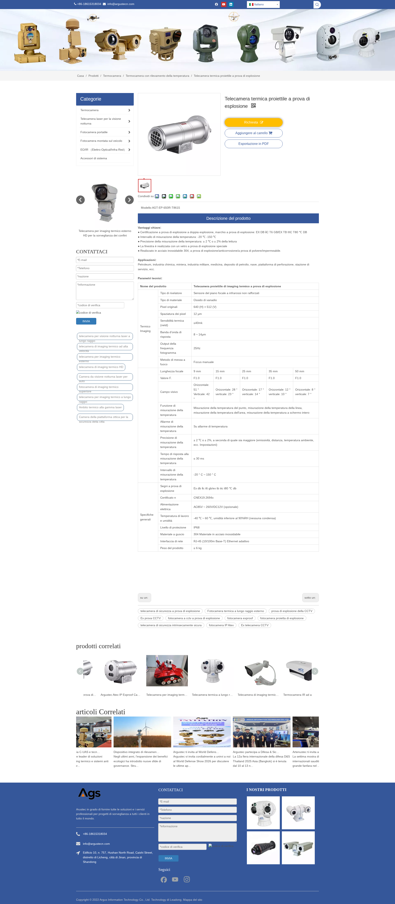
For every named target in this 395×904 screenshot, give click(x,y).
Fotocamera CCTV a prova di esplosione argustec (106, 694)
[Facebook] (216, 4)
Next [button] (129, 199)
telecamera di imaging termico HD (101, 367)
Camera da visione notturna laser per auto (103, 377)
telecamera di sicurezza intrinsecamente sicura (171, 625)
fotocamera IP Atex (221, 625)
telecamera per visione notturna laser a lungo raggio (104, 337)
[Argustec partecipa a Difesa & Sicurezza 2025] (253, 747)
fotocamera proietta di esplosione (282, 618)
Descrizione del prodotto (228, 218)
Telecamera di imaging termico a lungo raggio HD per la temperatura (289, 694)
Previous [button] (80, 199)
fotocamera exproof (240, 618)
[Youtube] (223, 4)
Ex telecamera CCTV (254, 625)
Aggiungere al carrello (251, 133)
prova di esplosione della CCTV (291, 611)
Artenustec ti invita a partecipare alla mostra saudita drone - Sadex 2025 (307, 752)
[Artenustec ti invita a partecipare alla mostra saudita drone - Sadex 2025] (313, 747)
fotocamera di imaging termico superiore (98, 388)
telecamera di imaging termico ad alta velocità (103, 347)
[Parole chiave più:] (317, 4)
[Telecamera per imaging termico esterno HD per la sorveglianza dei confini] (105, 200)
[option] (105, 205)
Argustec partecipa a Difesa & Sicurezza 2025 (248, 752)
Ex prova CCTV (151, 618)
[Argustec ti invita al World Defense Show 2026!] (194, 747)
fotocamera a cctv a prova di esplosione (194, 618)
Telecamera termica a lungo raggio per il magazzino (243, 694)
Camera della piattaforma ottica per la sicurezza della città (103, 418)
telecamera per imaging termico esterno (99, 358)
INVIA (86, 321)
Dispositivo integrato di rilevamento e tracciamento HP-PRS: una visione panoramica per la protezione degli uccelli (128, 752)
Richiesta (251, 122)
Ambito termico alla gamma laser (100, 407)
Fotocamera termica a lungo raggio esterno (235, 611)
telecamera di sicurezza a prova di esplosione (170, 611)
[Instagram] (187, 879)
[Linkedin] (231, 4)
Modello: (146, 207)
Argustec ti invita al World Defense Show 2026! (188, 752)
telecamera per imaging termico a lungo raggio (105, 398)
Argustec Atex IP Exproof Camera (152, 694)
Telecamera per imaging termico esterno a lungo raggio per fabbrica (197, 694)
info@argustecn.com (120, 4)
